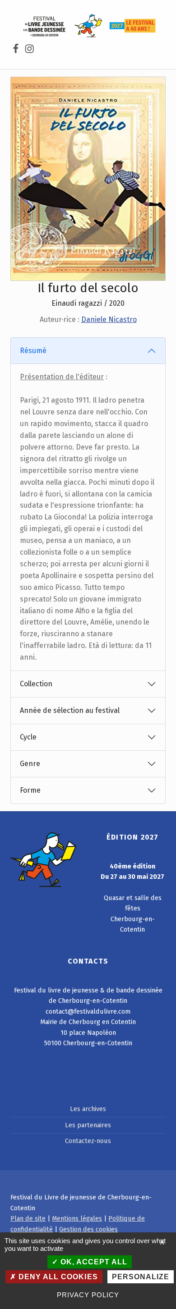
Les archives (88, 1109)
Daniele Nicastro (109, 319)
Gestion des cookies (88, 1229)
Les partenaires (88, 1125)
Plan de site (28, 1218)
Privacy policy (88, 1295)
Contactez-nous (88, 1141)
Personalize (140, 1277)
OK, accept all (92, 1262)
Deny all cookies (56, 1277)
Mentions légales (77, 1218)
